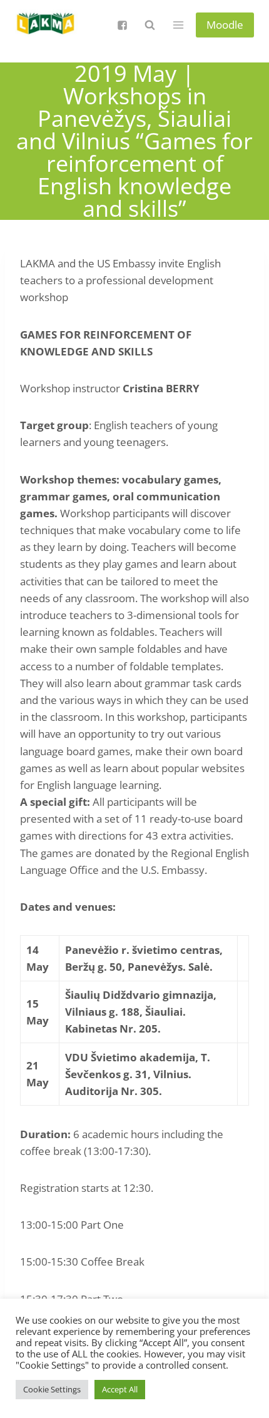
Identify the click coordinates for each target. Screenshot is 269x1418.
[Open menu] (178, 24)
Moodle (224, 24)
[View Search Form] (149, 25)
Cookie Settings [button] (52, 1389)
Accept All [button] (120, 1389)
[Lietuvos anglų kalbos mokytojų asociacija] (46, 25)
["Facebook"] (122, 25)
